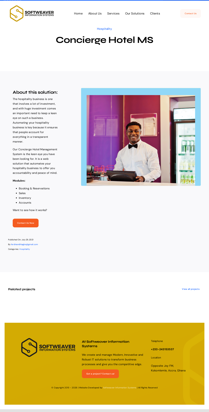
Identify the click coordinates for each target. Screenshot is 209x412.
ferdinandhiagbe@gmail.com (24, 244)
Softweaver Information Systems (119, 387)
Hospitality (104, 29)
